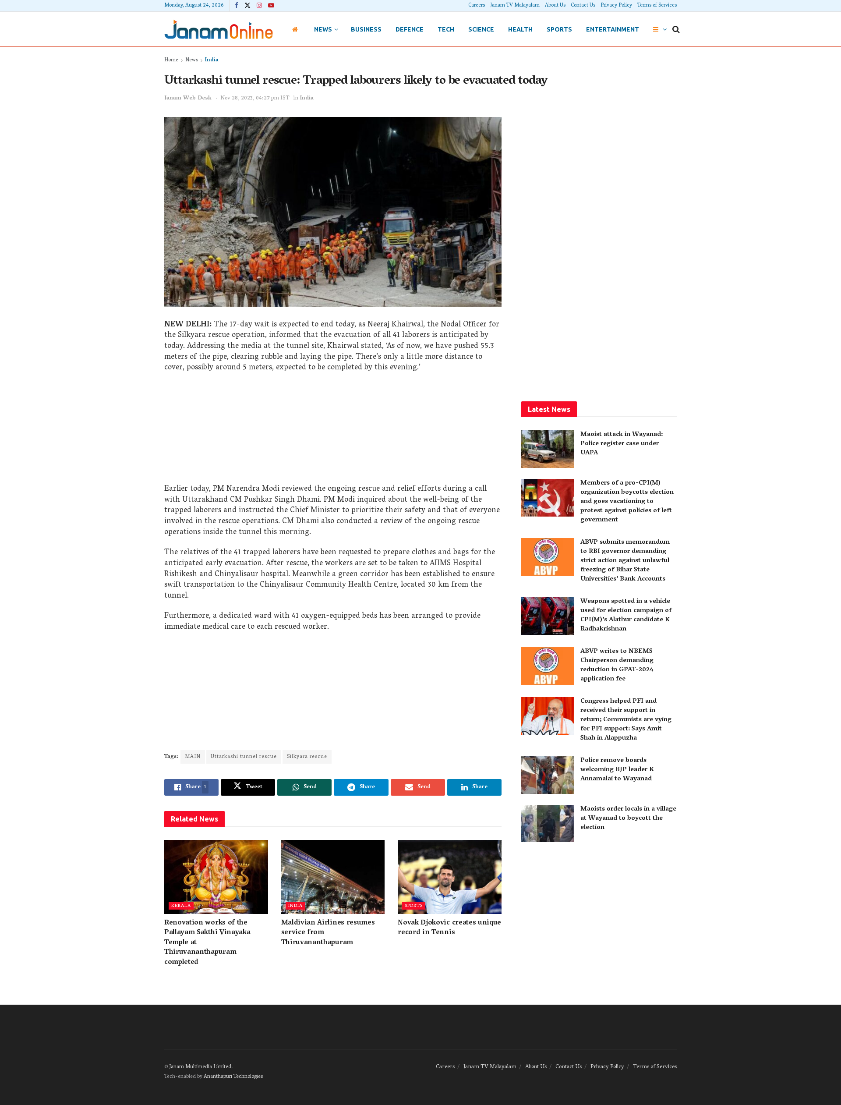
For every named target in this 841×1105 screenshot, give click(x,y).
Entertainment (612, 29)
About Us (555, 5)
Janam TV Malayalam (515, 5)
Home (171, 60)
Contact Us (583, 5)
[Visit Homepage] (218, 29)
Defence (410, 29)
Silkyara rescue (307, 757)
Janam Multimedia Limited (200, 1067)
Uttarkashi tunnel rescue (244, 757)
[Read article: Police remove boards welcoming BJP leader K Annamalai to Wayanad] (547, 775)
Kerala (181, 906)
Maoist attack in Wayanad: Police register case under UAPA (621, 444)
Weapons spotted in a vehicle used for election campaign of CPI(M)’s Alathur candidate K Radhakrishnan (625, 615)
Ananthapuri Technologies (233, 1077)
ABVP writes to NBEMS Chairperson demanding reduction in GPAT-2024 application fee (617, 665)
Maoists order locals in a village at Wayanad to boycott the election (628, 818)
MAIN (193, 757)
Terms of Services (657, 5)
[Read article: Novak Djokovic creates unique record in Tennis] (450, 877)
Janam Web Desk (188, 98)
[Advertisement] (333, 431)
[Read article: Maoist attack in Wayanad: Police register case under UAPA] (547, 449)
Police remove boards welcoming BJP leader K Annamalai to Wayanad (617, 769)
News (323, 29)
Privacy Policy (616, 5)
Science (481, 29)
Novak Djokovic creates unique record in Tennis (449, 928)
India (212, 60)
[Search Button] (676, 29)
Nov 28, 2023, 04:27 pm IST (255, 98)
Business (366, 29)
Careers (476, 5)
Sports (559, 29)
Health (520, 29)
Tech (446, 29)
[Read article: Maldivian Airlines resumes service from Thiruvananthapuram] (333, 877)
